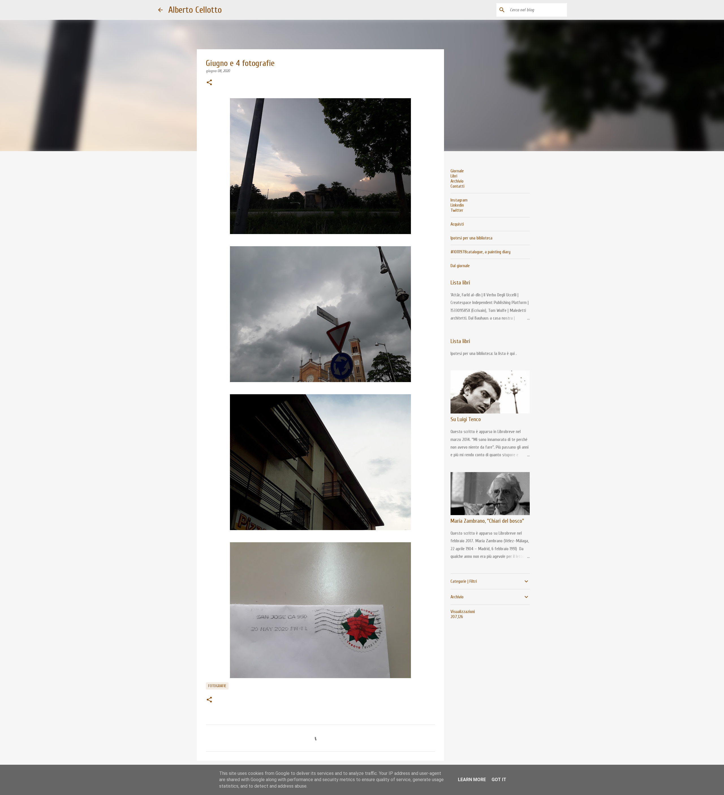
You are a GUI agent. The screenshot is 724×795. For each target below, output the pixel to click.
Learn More (472, 779)
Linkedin (457, 205)
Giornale (457, 170)
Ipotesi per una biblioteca (471, 238)
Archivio (457, 181)
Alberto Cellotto (195, 10)
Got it (499, 779)
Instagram (459, 200)
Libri (454, 176)
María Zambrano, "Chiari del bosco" (487, 521)
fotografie (217, 685)
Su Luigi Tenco (466, 419)
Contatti (457, 186)
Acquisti (457, 224)
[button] (209, 83)
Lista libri (460, 282)
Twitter (457, 210)
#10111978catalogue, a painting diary (480, 251)
